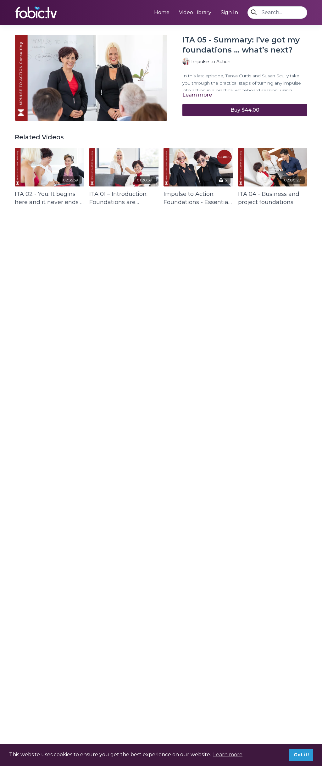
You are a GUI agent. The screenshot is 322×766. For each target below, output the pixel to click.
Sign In (229, 12)
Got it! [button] (301, 755)
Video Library (195, 12)
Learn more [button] (227, 755)
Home (161, 12)
